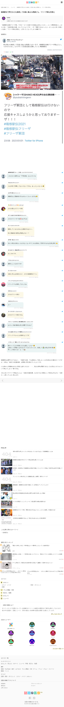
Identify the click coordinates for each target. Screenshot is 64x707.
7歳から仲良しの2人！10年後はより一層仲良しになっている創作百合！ (31, 545)
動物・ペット (5, 671)
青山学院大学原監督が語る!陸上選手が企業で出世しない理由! (29, 493)
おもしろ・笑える (17, 465)
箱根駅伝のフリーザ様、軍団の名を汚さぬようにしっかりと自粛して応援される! (34, 510)
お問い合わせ (4, 687)
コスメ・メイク (6, 585)
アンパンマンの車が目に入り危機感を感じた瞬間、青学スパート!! (30, 476)
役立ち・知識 (7, 593)
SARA (8, 17)
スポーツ (15, 457)
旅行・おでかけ (16, 669)
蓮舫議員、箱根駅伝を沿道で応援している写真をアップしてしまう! (30, 485)
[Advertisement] (32, 157)
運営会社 (3, 685)
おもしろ (6, 595)
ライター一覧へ (57, 648)
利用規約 (3, 683)
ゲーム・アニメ (37, 669)
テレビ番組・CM (9, 590)
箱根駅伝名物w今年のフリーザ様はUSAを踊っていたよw (28, 459)
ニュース (15, 507)
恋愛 (13, 551)
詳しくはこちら (56, 614)
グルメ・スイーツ (48, 669)
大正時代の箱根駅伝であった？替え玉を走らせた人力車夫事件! (29, 518)
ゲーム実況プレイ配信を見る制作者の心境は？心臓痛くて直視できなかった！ (32, 562)
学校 (26, 663)
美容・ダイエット (36, 585)
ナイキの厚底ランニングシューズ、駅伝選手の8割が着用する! (29, 501)
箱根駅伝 (5, 532)
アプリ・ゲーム (16, 568)
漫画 (2, 669)
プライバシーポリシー (36, 683)
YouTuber (8, 669)
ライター (33, 685)
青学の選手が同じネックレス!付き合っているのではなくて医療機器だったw (33, 451)
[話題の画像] (31, 2)
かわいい (6, 582)
